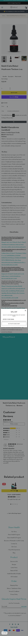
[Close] (25, 310)
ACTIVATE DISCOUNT (14, 324)
